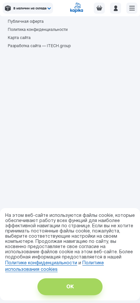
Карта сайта (19, 38)
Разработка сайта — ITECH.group (39, 46)
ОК (70, 286)
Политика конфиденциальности (38, 30)
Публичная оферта (26, 21)
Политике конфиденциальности (41, 263)
